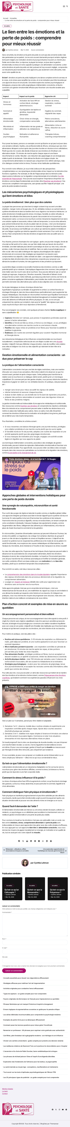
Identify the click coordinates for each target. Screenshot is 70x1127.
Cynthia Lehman (41, 863)
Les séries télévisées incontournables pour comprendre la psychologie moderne (32, 1015)
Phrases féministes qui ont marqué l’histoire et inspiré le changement (28, 1004)
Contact (5, 1094)
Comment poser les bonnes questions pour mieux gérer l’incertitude (27, 1025)
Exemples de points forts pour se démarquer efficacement (24, 1020)
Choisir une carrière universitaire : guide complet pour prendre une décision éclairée (33, 1041)
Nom (4, 939)
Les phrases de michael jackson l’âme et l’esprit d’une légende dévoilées (29, 1056)
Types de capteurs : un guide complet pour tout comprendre (24, 994)
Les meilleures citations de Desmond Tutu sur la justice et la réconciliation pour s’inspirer (35, 1046)
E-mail (4, 948)
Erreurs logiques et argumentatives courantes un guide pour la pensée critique (31, 1009)
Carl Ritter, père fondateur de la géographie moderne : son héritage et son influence (33, 1035)
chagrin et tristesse (22, 582)
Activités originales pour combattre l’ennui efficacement (23, 988)
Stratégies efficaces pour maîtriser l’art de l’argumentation (24, 983)
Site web (4, 957)
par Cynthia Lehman (12, 50)
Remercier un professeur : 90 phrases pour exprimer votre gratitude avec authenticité (33, 1030)
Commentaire (7, 912)
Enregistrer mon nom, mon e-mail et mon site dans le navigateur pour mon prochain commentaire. (34, 966)
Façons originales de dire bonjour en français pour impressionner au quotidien (31, 999)
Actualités (7, 26)
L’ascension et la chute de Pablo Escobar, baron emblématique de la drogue (30, 1051)
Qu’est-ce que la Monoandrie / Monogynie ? (34, 892)
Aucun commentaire (37, 50)
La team (5, 1091)
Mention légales (7, 1089)
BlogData (44, 1124)
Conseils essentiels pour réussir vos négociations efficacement (26, 978)
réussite (59, 342)
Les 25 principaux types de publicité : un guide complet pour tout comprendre (31, 1077)
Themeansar (54, 1124)
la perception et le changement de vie (22, 453)
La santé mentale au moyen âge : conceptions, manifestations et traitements (30, 1067)
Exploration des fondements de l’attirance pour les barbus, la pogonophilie (30, 1062)
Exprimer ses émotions (52, 181)
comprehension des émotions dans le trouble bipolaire (28, 574)
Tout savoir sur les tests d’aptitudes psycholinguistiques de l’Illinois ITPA (29, 1072)
